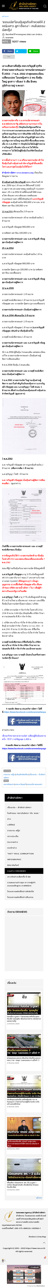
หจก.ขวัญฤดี (20, 784)
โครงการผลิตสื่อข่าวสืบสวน (20, 897)
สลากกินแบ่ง (8, 784)
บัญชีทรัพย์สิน (22, 774)
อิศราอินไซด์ (13, 865)
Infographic (14, 859)
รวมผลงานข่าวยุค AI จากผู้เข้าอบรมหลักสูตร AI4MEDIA (21, 884)
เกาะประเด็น (12, 836)
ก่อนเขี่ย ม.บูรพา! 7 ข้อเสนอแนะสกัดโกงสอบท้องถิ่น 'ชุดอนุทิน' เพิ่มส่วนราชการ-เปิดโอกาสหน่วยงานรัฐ (24, 1018)
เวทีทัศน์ (11, 824)
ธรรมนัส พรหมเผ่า (34, 784)
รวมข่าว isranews (16, 870)
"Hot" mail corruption (20, 853)
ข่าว (9, 818)
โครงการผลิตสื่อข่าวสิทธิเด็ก (20, 891)
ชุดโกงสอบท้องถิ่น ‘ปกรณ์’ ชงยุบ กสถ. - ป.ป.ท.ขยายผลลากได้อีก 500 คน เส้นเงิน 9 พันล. (23, 1143)
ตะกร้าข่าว (12, 847)
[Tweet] (21, 51)
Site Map (42, 1236)
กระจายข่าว (12, 842)
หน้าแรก (5, 16)
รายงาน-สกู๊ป (9, 774)
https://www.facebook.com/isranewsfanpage (24, 748)
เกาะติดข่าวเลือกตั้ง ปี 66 (19, 876)
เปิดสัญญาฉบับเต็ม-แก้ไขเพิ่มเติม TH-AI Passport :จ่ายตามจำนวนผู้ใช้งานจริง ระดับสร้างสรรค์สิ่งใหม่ (23, 1101)
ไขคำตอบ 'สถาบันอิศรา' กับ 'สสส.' (23, 813)
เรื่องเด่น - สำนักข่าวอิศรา (19, 807)
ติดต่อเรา (33, 1236)
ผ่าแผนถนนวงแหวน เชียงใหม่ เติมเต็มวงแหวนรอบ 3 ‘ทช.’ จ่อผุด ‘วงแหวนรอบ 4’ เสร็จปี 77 (23, 1059)
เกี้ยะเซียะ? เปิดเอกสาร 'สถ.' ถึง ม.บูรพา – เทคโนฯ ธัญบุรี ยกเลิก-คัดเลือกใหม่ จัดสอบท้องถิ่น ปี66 (23, 1185)
